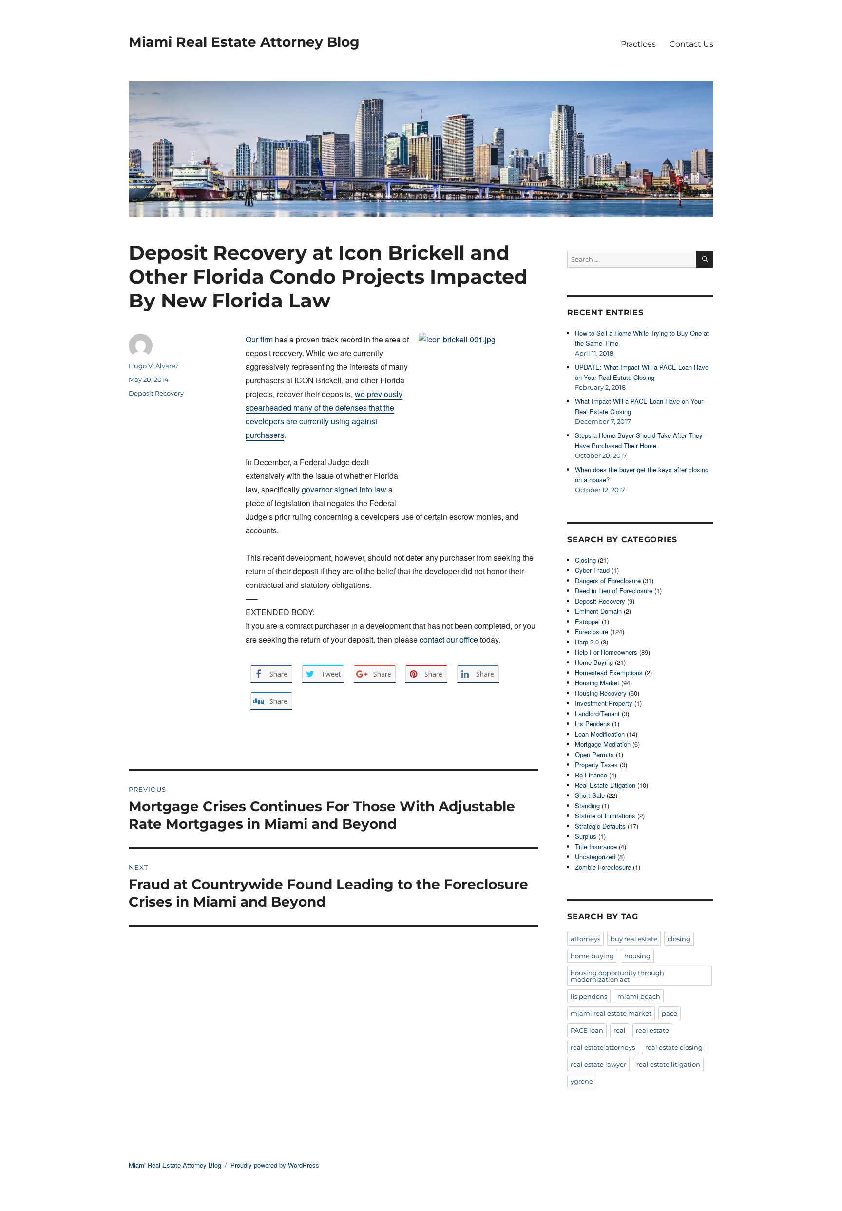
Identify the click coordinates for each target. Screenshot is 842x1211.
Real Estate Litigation (605, 785)
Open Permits (594, 754)
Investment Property (603, 703)
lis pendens (589, 996)
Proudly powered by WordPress (274, 1165)
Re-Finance (591, 774)
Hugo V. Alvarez (154, 366)
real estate (652, 1030)
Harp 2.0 (587, 641)
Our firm (259, 339)
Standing (587, 805)
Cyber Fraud (592, 570)
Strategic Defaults (600, 826)
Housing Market (597, 682)
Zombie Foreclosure (603, 866)
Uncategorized (595, 856)
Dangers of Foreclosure (608, 580)
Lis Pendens (592, 723)
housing (637, 956)
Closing (585, 560)
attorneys (585, 939)
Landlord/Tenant (597, 713)
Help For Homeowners (606, 652)
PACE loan (587, 1030)
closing (679, 939)
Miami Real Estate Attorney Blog (244, 42)
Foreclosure (591, 631)
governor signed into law (344, 489)
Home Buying (594, 662)
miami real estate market (611, 1013)
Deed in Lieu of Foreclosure (613, 590)
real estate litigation (668, 1064)
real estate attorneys (603, 1047)
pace (669, 1013)
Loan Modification (600, 733)
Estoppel (587, 621)
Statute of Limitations (605, 815)
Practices (638, 44)
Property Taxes (596, 764)
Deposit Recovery (156, 393)
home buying (592, 956)
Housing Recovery (601, 693)
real (619, 1030)
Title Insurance (596, 846)
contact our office (449, 639)
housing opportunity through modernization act (617, 976)
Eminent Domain (598, 611)
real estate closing (674, 1047)
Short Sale (590, 795)
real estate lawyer (598, 1064)
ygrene (582, 1081)
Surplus (585, 836)
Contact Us (691, 44)
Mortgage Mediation (603, 744)
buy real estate (634, 939)
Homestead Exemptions (609, 672)
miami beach (638, 996)
